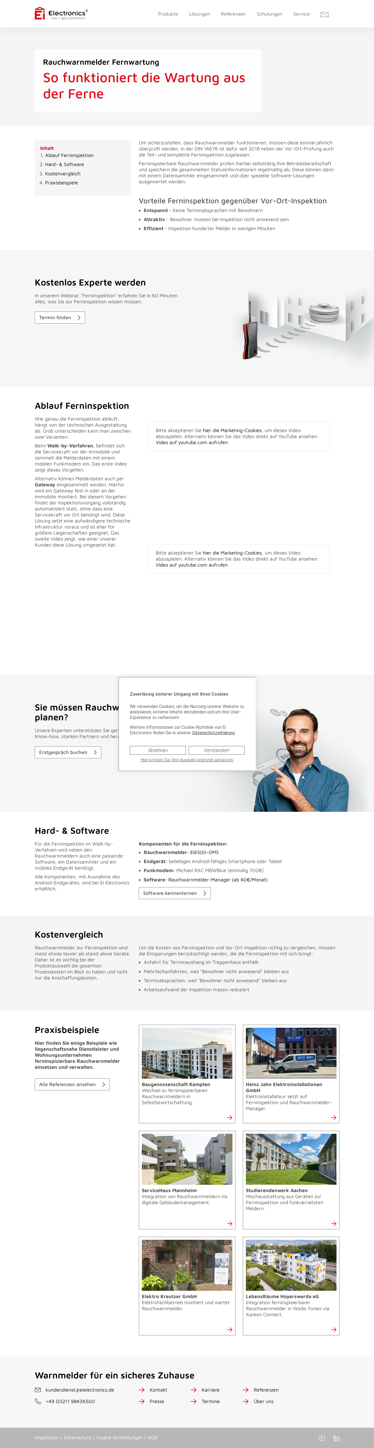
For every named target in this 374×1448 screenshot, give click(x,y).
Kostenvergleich (62, 173)
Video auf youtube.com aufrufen (192, 442)
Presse (157, 1401)
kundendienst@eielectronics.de (80, 1390)
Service (301, 14)
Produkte (168, 14)
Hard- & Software (64, 164)
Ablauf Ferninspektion (69, 155)
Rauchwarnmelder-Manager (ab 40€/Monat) (205, 879)
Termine (211, 1401)
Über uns (264, 1401)
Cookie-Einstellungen (119, 1437)
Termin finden (55, 317)
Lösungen (199, 14)
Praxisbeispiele (61, 182)
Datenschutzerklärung (213, 732)
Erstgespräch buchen (63, 752)
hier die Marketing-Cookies (232, 430)
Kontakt (158, 1390)
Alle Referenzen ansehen (67, 1084)
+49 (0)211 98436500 (70, 1401)
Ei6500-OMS (181, 852)
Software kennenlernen (170, 893)
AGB (152, 1437)
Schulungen (269, 14)
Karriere (211, 1390)
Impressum (47, 1437)
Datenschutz (77, 1437)
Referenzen (233, 14)
